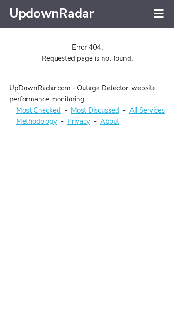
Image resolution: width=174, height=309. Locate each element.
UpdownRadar (51, 13)
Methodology (36, 121)
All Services (147, 110)
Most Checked (38, 110)
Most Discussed (95, 110)
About (109, 121)
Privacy (78, 121)
